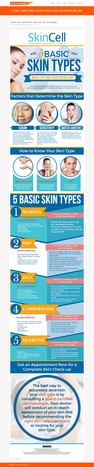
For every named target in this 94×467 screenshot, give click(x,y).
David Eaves (24, 24)
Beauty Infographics (15, 24)
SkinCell (19, 459)
